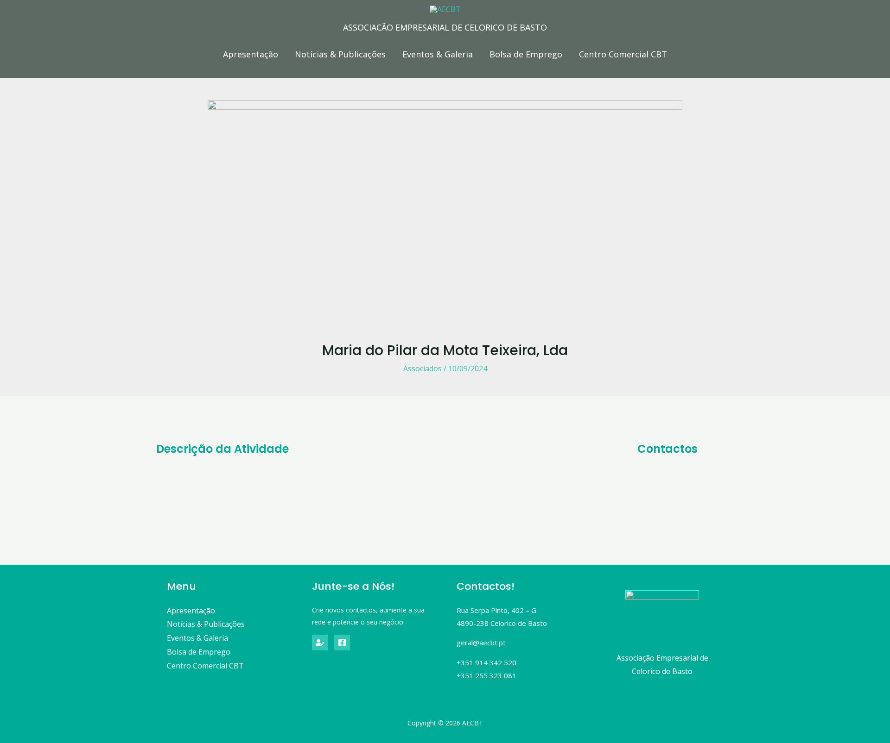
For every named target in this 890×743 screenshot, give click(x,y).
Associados (422, 368)
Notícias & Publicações (340, 54)
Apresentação (250, 54)
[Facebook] (342, 642)
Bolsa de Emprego (526, 54)
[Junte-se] (320, 642)
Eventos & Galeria (437, 54)
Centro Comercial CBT (623, 54)
